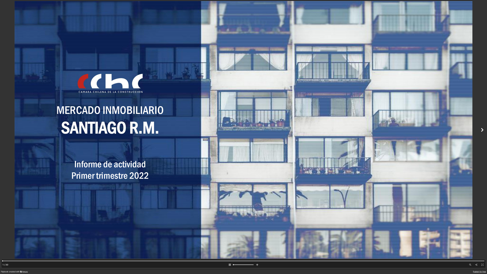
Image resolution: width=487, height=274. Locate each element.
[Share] (476, 264)
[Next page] (482, 134)
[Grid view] (229, 264)
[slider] (243, 264)
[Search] (470, 264)
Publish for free (479, 272)
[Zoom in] (257, 264)
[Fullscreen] (482, 264)
